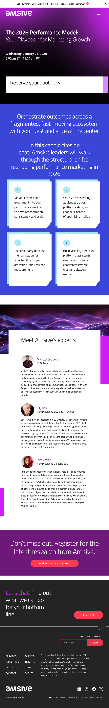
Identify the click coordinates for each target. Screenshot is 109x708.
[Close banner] (106, 4)
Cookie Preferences (96, 698)
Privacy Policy (73, 698)
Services (11, 656)
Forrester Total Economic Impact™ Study (67, 3)
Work (27, 667)
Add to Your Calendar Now (54, 563)
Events (28, 673)
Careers (29, 656)
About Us (11, 667)
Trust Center (84, 698)
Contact (88, 615)
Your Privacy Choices (59, 698)
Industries (12, 661)
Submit (94, 642)
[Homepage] (17, 13)
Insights (29, 661)
